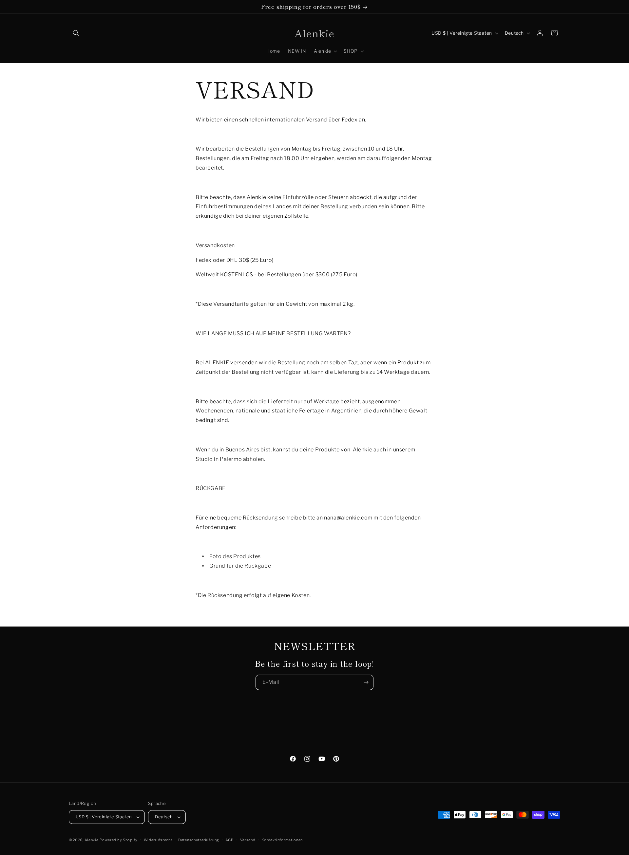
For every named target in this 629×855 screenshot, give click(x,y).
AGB (229, 840)
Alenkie (92, 840)
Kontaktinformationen (282, 840)
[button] (76, 33)
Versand (248, 840)
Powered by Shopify (119, 840)
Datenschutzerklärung (198, 840)
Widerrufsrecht (158, 840)
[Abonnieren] (366, 682)
